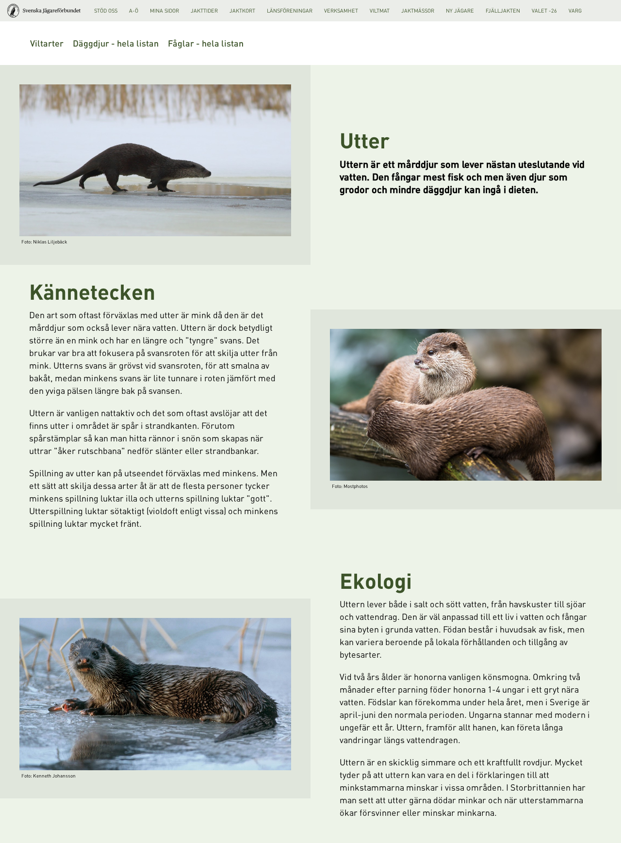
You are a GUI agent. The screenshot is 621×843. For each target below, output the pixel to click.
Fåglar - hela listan (206, 43)
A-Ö (133, 10)
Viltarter (47, 43)
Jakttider (204, 10)
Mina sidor (164, 10)
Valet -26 (544, 10)
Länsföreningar (289, 10)
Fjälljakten (503, 10)
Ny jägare (460, 10)
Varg (575, 10)
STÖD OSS (105, 10)
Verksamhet (341, 10)
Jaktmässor (417, 10)
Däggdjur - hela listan (116, 43)
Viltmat (380, 10)
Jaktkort (242, 10)
